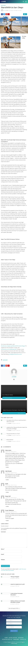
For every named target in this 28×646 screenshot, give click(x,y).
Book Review (10, 439)
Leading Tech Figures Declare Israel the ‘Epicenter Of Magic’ (17, 428)
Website (3, 559)
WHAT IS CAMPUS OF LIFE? (18, 584)
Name (2, 549)
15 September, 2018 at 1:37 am (10, 451)
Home (6, 637)
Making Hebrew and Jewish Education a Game (18, 601)
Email (2, 554)
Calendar (20, 637)
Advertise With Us (7, 639)
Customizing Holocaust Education (16, 594)
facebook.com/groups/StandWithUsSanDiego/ (13, 346)
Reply (7, 467)
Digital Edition (13, 637)
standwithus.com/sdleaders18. (8, 349)
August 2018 (3, 5)
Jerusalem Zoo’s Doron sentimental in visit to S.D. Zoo (16, 421)
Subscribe (16, 639)
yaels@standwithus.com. (15, 354)
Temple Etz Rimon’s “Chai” (13, 433)
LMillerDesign (14, 643)
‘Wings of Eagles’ (15, 576)
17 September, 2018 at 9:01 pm (11, 472)
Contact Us (23, 639)
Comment (3, 531)
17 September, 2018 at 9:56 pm (11, 497)
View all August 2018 (13, 608)
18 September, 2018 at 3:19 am (10, 511)
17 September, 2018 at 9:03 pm (11, 485)
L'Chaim (6, 10)
